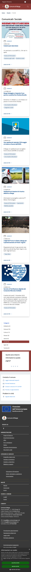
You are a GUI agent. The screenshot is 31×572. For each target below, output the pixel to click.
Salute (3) (6, 338)
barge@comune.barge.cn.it (11, 522)
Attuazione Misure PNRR (9, 547)
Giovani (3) (6, 335)
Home (3, 13)
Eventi (5, 499)
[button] (15, 569)
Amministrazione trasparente (11, 545)
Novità (8, 13)
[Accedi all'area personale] (25, 2)
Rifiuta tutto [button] (15, 566)
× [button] (29, 549)
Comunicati (9, 41)
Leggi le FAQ (6, 535)
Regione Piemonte (7, 2)
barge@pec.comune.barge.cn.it (11, 520)
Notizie (5, 485)
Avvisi (5, 490)
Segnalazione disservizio (9, 533)
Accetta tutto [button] (15, 563)
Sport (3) (6, 345)
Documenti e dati (7, 450)
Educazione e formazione (12, 471)
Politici (5, 445)
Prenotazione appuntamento (10, 531)
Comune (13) (7, 329)
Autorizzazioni (9, 476)
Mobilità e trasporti (8, 464)
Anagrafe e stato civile (9, 457)
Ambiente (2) (7, 326)
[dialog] (15, 560)
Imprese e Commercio (8, 459)
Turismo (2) (6, 348)
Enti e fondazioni (7, 442)
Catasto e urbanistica (8, 462)
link (2, 559)
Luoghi (5, 497)
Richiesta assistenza (8, 538)
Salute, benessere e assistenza (14, 474)
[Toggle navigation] (3, 6)
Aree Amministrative (8, 438)
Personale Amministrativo (10, 447)
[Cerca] (28, 6)
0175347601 (13, 524)
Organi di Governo (8, 435)
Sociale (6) (6, 342)
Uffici (4, 440)
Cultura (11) (7, 332)
